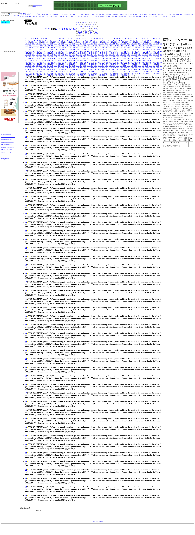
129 (133, 42)
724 (114, 71)
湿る (86, 33)
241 (132, 47)
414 (78, 57)
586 (158, 64)
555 (45, 64)
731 (140, 71)
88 (131, 40)
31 (106, 38)
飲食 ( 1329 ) (109, 14)
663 (29, 69)
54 (34, 40)
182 (52, 46)
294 (51, 51)
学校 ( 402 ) (145, 16)
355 (136, 53)
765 (128, 73)
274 (114, 49)
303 (84, 51)
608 (102, 66)
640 (81, 68)
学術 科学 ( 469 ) (79, 16)
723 (110, 71)
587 (26, 66)
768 (139, 73)
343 (92, 53)
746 (59, 73)
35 (117, 38)
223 (66, 47)
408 (56, 57)
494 (96, 60)
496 (103, 60)
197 (107, 46)
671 (59, 69)
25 (89, 38)
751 (77, 73)
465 (128, 58)
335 (63, 53)
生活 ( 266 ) (172, 16)
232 (99, 47)
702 (34, 71)
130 (137, 42)
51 (26, 40)
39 (128, 38)
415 (81, 57)
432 (143, 57)
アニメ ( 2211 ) (45, 14)
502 (125, 60)
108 (58, 42)
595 (55, 66)
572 (107, 64)
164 (124, 44)
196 (103, 46)
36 (120, 38)
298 (66, 51)
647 (107, 68)
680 (91, 69)
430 (136, 57)
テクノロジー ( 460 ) (170, 14)
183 (56, 46)
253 (37, 49)
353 (129, 53)
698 (157, 69)
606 (95, 66)
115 (83, 42)
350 (118, 53)
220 (55, 47)
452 (81, 58)
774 (161, 73)
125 (119, 42)
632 (52, 68)
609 (106, 66)
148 (66, 44)
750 (73, 73)
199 (114, 46)
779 (41, 75)
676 (77, 69)
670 (55, 69)
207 (143, 46)
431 (140, 57)
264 (78, 49)
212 (26, 47)
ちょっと (78, 28)
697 (154, 69)
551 (30, 64)
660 (154, 68)
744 (51, 73)
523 (66, 62)
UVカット (60, 29)
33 (111, 38)
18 (69, 38)
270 (100, 49)
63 (60, 40)
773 (157, 73)
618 (139, 66)
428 (129, 57)
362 (26, 55)
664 (33, 69)
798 (111, 75)
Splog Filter (5, 158)
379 (88, 55)
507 (143, 60)
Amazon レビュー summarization (8, 137)
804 (133, 75)
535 (110, 62)
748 (66, 73)
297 (62, 51)
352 (125, 53)
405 (45, 57)
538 (121, 62)
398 (157, 55)
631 (48, 68)
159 (106, 44)
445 (55, 58)
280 (136, 49)
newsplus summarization (6, 134)
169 (143, 44)
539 (124, 62)
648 (111, 68)
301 (77, 51)
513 (29, 62)
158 (102, 44)
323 (157, 51)
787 (70, 75)
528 (84, 62)
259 (59, 49)
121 (104, 42)
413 (74, 57)
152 (81, 44)
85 (122, 40)
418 (92, 57)
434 (151, 57)
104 (43, 42)
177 (34, 46)
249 (161, 47)
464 (124, 58)
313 (121, 51)
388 (121, 55)
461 (113, 58)
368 (48, 55)
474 (161, 58)
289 (33, 51)
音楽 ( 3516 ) (116, 14)
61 (54, 40)
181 (48, 46)
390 (128, 55)
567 (89, 64)
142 (44, 44)
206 (140, 46)
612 (117, 66)
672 (62, 69)
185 (63, 46)
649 (114, 68)
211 (158, 46)
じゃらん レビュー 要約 (6, 152)
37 (123, 38)
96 (154, 40)
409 (59, 57)
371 (59, 55)
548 (157, 62)
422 (107, 57)
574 (114, 64)
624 (161, 66)
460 (110, 58)
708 (56, 71)
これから (95, 28)
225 (73, 47)
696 (150, 69)
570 (100, 64)
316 (132, 51)
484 (59, 60)
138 (29, 44)
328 (37, 53)
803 (129, 75)
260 (63, 49)
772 (154, 73)
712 (70, 71)
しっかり (81, 30)
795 (100, 75)
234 (106, 47)
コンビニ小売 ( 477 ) (54, 14)
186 (67, 46)
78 (102, 40)
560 (63, 64)
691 (132, 69)
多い (80, 33)
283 (147, 49)
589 (33, 66)
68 (74, 40)
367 (44, 55)
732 (143, 71)
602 (81, 66)
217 (44, 47)
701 (30, 71)
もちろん (87, 26)
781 (48, 75)
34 (114, 38)
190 (81, 46)
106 (50, 42)
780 (45, 75)
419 (96, 57)
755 (91, 73)
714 (78, 71)
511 (158, 60)
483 (56, 60)
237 (117, 47)
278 (129, 49)
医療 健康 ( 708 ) (153, 14)
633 (56, 68)
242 (135, 47)
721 (103, 71)
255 (45, 49)
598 (66, 66)
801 (122, 75)
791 (85, 75)
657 (143, 68)
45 (145, 38)
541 (132, 62)
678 (84, 69)
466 (132, 58)
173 (157, 44)
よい (96, 32)
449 (70, 58)
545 (146, 62)
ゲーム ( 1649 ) (80, 14)
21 (77, 38)
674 (70, 69)
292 (44, 51)
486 (67, 60)
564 (78, 64)
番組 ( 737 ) (49, 16)
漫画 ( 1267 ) (42, 16)
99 (26, 42)
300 (73, 51)
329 (41, 53)
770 (146, 73)
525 (73, 62)
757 (99, 73)
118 (93, 42)
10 (46, 38)
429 (132, 57)
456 (95, 58)
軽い (91, 32)
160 (110, 44)
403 (37, 57)
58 (46, 40)
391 (132, 55)
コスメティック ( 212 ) (105, 16)
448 (66, 58)
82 (114, 40)
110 (65, 42)
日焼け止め (68, 29)
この (84, 24)
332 (52, 53)
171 (150, 44)
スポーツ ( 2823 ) (64, 14)
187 (70, 46)
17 (66, 38)
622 (154, 66)
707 (52, 71)
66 (68, 40)
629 (41, 68)
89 (134, 40)
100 (29, 42)
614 (124, 66)
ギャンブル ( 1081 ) (153, 16)
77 (100, 40)
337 (70, 53)
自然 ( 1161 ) (115, 16)
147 (62, 44)
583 (147, 64)
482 (52, 60)
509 (151, 60)
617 (135, 66)
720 (100, 71)
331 (48, 53)
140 (37, 44)
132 (144, 42)
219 (51, 47)
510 (154, 60)
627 (34, 68)
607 (99, 66)
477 (34, 60)
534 (106, 62)
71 (83, 40)
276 (122, 49)
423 (110, 57)
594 (51, 66)
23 (83, 38)
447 (62, 58)
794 (96, 75)
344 (96, 53)
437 (26, 58)
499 (114, 60)
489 (78, 60)
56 (40, 40)
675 (73, 69)
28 (97, 38)
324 (161, 51)
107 (54, 42)
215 (37, 47)
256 (48, 49)
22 (80, 38)
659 (151, 68)
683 (102, 69)
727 (125, 71)
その (77, 22)
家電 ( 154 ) (62, 16)
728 (129, 71)
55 (37, 40)
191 (85, 46)
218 (48, 47)
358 (147, 53)
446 (59, 58)
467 (135, 58)
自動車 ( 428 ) (179, 14)
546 (150, 62)
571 (103, 64)
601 (77, 66)
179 (41, 46)
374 (70, 55)
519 (51, 62)
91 (139, 40)
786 (67, 75)
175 (26, 46)
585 (154, 64)
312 (117, 51)
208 (147, 46)
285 (154, 49)
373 (66, 55)
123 (111, 42)
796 (103, 75)
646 (103, 68)
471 (150, 58)
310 (110, 51)
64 (63, 40)
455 (91, 58)
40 (131, 38)
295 (55, 51)
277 (125, 49)
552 (34, 64)
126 (122, 42)
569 (96, 64)
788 (74, 75)
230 (91, 47)
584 (151, 64)
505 (136, 60)
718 (92, 71)
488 (74, 60)
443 (48, 58)
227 (81, 47)
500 (118, 60)
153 (84, 44)
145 (55, 44)
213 (29, 47)
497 (107, 60)
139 (33, 44)
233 (102, 47)
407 (52, 57)
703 (37, 71)
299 (70, 51)
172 (154, 44)
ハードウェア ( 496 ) (133, 14)
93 (145, 40)
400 (26, 57)
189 (78, 46)
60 (51, 40)
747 (62, 73)
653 (129, 68)
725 (118, 71)
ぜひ (94, 26)
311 (113, 51)
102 (36, 42)
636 (67, 68)
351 (122, 53)
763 (121, 73)
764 (124, 73)
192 (89, 46)
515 (37, 62)
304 (88, 51)
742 (44, 73)
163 (121, 44)
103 (39, 42)
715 (81, 71)
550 (26, 64)
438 (29, 58)
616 (132, 66)
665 (37, 69)
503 (129, 60)
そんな (78, 24)
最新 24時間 (23, 13)
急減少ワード (31, 13)
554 (41, 64)
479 (41, 60)
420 (100, 57)
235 (110, 47)
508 (147, 60)
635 (63, 68)
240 (128, 47)
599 (70, 66)
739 (33, 73)
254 (41, 49)
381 (95, 55)
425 (118, 57)
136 (159, 42)
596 (59, 66)
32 (108, 38)
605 (91, 66)
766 (132, 73)
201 (122, 46)
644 (96, 68)
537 (117, 62)
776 (30, 75)
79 (105, 40)
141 (40, 44)
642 (89, 68)
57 (43, 40)
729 (132, 71)
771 (150, 73)
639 (78, 68)
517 (44, 62)
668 (48, 69)
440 (37, 58)
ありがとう (85, 22)
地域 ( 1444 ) (87, 16)
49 (157, 38)
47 (151, 38)
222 (62, 47)
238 (121, 47)
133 (148, 42)
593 (48, 66)
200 (118, 46)
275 (118, 49)
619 (143, 66)
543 (139, 62)
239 (124, 47)
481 (48, 60)
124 (115, 42)
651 (122, 68)
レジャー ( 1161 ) (70, 16)
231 (95, 47)
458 (102, 58)
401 (30, 57)
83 (117, 40)
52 (29, 40)
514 (33, 62)
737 (26, 73)
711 (67, 71)
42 (137, 38)
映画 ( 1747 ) (73, 14)
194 (96, 46)
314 (124, 51)
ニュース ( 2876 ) (37, 14)
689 (124, 69)
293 (48, 51)
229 (88, 47)
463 (121, 58)
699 (161, 69)
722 (107, 71)
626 (30, 68)
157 (99, 44)
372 (62, 55)
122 (108, 42)
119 (97, 42)
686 (113, 69)
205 (136, 46)
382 (99, 55)
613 (121, 66)
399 (161, 55)
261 (67, 49)
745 (55, 73)
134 (152, 42)
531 (95, 62)
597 (62, 66)
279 (133, 49)
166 (132, 44)
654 (133, 68)
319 (143, 51)
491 (85, 60)
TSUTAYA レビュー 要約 (6, 149)
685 (110, 69)
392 (135, 55)
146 (59, 44)
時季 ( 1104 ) (161, 14)
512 (26, 62)
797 (107, 75)
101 (32, 42)
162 (117, 44)
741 (40, 73)
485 (63, 60)
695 (146, 69)
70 (80, 40)
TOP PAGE (5, 22)
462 (117, 58)
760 (110, 73)
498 (111, 60)
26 (91, 38)
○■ (26, 77)
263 (74, 49)
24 (86, 38)
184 (59, 46)
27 (94, 38)
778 (37, 75)
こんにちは (79, 26)
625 (26, 68)
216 (40, 47)
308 (102, 51)
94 (148, 40)
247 (154, 47)
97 (156, 40)
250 (26, 49)
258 (56, 49)
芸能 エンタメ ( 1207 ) (90, 14)
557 (52, 64)
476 (30, 60)
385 (110, 55)
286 (158, 49)
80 (108, 40)
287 (26, 51)
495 (100, 60)
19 (71, 38)
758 (102, 73)
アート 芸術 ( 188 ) (164, 16)
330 (45, 53)
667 (44, 69)
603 (84, 66)
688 (121, 69)
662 (26, 69)
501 (122, 60)
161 (113, 44)
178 (37, 46)
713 (74, 71)
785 (63, 75)
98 (159, 40)
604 (88, 66)
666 (40, 69)
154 (88, 44)
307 (99, 51)
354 (133, 53)
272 (107, 49)
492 (89, 60)
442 (44, 58)
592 (44, 66)
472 (154, 58)
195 (100, 46)
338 (74, 53)
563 (74, 64)
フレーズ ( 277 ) (95, 16)
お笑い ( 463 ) (132, 16)
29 (100, 38)
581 (140, 64)
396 (150, 55)
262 (70, 49)
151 (77, 44)
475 (26, 60)
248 (157, 47)
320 (146, 51)
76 (97, 40)
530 (91, 62)
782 (52, 75)
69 (77, 40)
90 (137, 40)
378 (84, 55)
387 (117, 55)
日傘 (74, 29)
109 (61, 42)
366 (40, 55)
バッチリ (95, 30)
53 (31, 40)
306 (95, 51)
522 (62, 62)
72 (85, 40)
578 (129, 64)
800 (118, 75)
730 (136, 71)
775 (26, 75)
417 (89, 57)
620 (146, 66)
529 (88, 62)
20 (74, 38)
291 (40, 51)
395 (146, 55)
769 (143, 73)
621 (150, 66)
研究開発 (101, 521)
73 (88, 40)
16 (63, 38)
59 (48, 40)
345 (100, 53)
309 (106, 51)
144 (51, 44)
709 (59, 71)
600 (73, 66)
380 (91, 55)
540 (128, 62)
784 (59, 75)
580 (136, 64)
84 (120, 40)
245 (146, 47)
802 (125, 75)
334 (59, 53)
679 (88, 69)
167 (135, 44)
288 (29, 51)
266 (85, 49)
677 (81, 69)
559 (59, 64)
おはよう (91, 24)
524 (70, 62)
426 (121, 57)
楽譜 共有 (95, 521)
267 (89, 49)
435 (154, 57)
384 (106, 55)
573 (111, 64)
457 (99, 58)
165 (128, 44)
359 (151, 53)
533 (102, 62)
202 (125, 46)
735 (154, 71)
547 (154, 62)
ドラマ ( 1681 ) (123, 14)
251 (30, 49)
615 (128, 66)
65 (65, 40)
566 (85, 64)
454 (88, 58)
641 (85, 68)
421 (103, 57)
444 (51, 58)
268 (92, 49)
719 (96, 71)
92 (142, 40)
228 (84, 47)
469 (143, 58)
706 (48, 71)
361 (158, 53)
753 (84, 73)
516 (40, 62)
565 (81, 64)
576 (122, 64)
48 (154, 38)
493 (92, 60)
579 (133, 64)
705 (45, 71)
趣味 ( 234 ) (139, 16)
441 (40, 58)
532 (99, 62)
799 (114, 75)
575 (118, 64)
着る (86, 32)
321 (150, 51)
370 (55, 55)
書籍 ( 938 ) (35, 16)
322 (154, 51)
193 (92, 46)
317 (135, 51)
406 (48, 57)
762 (117, 73)
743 (48, 73)
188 (74, 46)
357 (143, 53)
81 (111, 40)
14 (57, 38)
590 (37, 66)
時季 (46, 28)
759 (106, 73)
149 (70, 44)
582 (143, 64)
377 (81, 55)
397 (154, 55)
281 (140, 49)
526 (77, 62)
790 (81, 75)
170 (146, 44)
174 (161, 44)
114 (79, 42)
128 (130, 42)
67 (71, 40)
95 (151, 40)
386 (113, 55)
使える (80, 32)
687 (117, 69)
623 (157, 66)
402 (34, 57)
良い (91, 33)
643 (92, 68)
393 (139, 55)
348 (111, 53)
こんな (93, 22)
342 (89, 53)
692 (135, 69)
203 (129, 46)
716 (85, 71)
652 (125, 68)
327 (34, 53)
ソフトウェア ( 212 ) (143, 14)
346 (103, 53)
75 (94, 40)
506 (140, 60)
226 (77, 47)
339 (78, 53)
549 (161, 62)
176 (30, 46)
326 (30, 53)
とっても (87, 28)
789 (78, 75)
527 (81, 62)
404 (41, 57)
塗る (97, 33)
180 (45, 46)
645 (100, 68)
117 (90, 42)
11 (49, 38)
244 (143, 47)
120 (101, 42)
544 (143, 62)
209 (151, 46)
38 (126, 38)
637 (70, 68)
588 (29, 66)
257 (52, 49)
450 (73, 58)
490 (81, 60)
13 (54, 38)
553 (37, 64)
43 (140, 38)
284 (151, 49)
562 (70, 64)
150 (73, 44)
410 (63, 57)
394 (143, 55)
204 (133, 46)
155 (91, 44)
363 (29, 55)
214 (33, 47)
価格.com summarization (6, 139)
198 (111, 46)
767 (135, 73)
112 (72, 42)
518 (48, 62)
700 (26, 71)
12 (52, 38)
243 (139, 47)
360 (154, 53)
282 (143, 49)
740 (37, 73)
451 (77, 58)
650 (118, 68)
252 (34, 49)
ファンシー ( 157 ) (123, 16)
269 (96, 49)
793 (92, 75)
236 (113, 47)
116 (86, 42)
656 (140, 68)
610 (110, 66)
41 (134, 38)
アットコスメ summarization (7, 142)
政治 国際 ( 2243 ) (100, 14)
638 (74, 68)
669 (51, 69)
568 (92, 64)
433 (147, 57)
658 (147, 68)
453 (84, 58)
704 (41, 71)
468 (139, 58)
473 (157, 58)
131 (141, 42)
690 (128, 69)
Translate (16, 15)
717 (89, 71)
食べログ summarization (6, 144)
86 (125, 40)
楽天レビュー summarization (7, 147)
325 (26, 53)
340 (81, 53)
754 (88, 73)
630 (45, 68)
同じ (80, 35)
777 (34, 75)
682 (99, 69)
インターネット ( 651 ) (26, 14)
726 (121, 71)
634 (59, 68)
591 (40, 66)
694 (143, 69)
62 (57, 40)
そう (88, 30)
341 (85, 53)
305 (91, 51)
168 (139, 44)
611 (113, 66)
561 (67, 64)
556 (48, 64)
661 (158, 68)
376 (77, 55)
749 (70, 73)
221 (59, 47)
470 (146, 58)
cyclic (38, 13)
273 (111, 49)
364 (33, 55)
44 (143, 38)
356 (140, 53)
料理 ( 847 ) (55, 16)
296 (59, 51)
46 (148, 38)
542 (135, 62)
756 (95, 73)
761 (113, 73)
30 (103, 38)
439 (33, 58)
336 (67, 53)
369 (51, 55)
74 (91, 40)
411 (67, 57)
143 (48, 44)
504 (133, 60)
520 (55, 62)
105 (47, 42)
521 (59, 62)
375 (73, 55)
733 (147, 71)
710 (63, 71)
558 (56, 64)
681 (95, 69)
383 (102, 55)
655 (136, 68)
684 (106, 69)
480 (45, 60)
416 (85, 57)
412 (70, 57)
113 (76, 42)
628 (37, 68)
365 (37, 55)
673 (66, 69)
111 (69, 42)
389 (124, 55)
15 (60, 38)
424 (114, 57)
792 (89, 75)
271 (103, 49)
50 (160, 38)
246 (150, 47)
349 (114, 53)
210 (154, 46)
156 (95, 44)
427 (125, 57)
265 (81, 49)
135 (155, 42)
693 (139, 69)
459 (106, 58)
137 (26, 44)
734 (151, 71)
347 (107, 53)
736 (158, 71)
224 (70, 47)
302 (81, 51)
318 (139, 51)
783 (56, 75)
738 (29, 73)
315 (128, 51)
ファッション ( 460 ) (27, 16)
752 (81, 73)
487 (70, 60)
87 (128, 40)
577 (125, 64)
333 (56, 53)
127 (126, 42)
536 (113, 62)
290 (37, 51)
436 (158, 57)
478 (37, 60)
